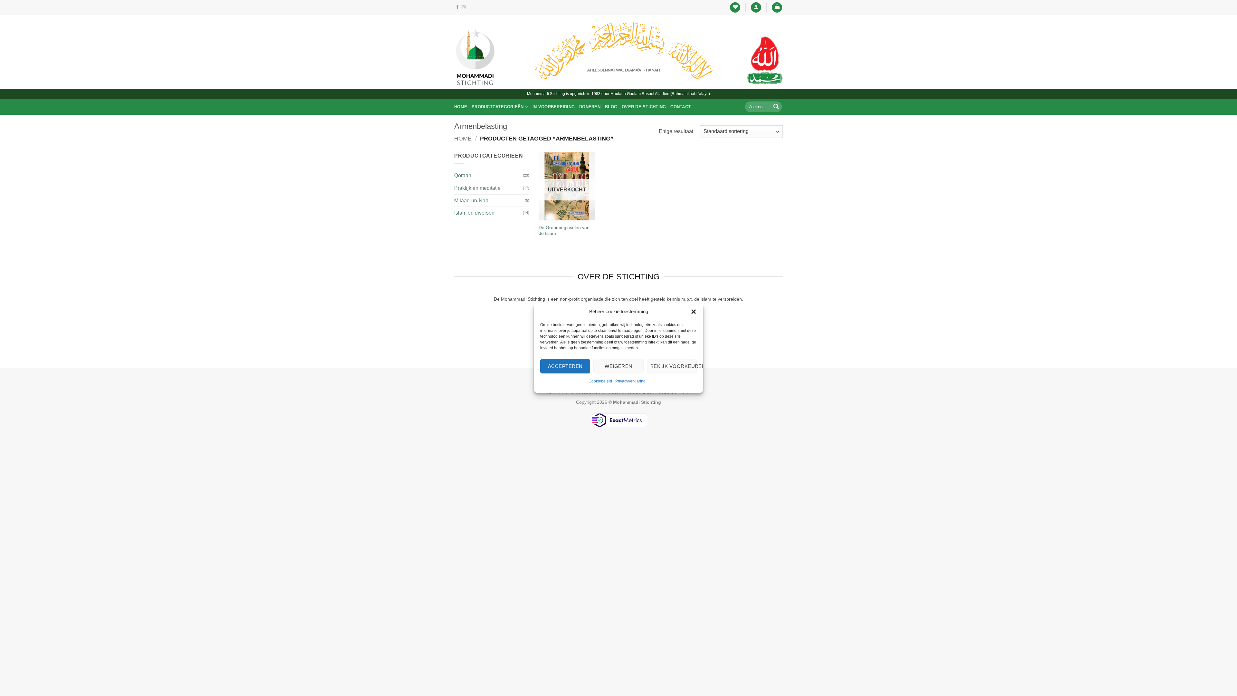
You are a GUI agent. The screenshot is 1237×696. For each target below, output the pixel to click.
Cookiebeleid (600, 381)
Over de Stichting (644, 106)
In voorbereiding (553, 106)
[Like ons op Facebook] (457, 7)
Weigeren (618, 366)
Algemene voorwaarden (576, 393)
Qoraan (462, 175)
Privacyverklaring (630, 381)
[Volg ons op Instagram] (463, 7)
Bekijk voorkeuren (673, 366)
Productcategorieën (498, 106)
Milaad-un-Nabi (472, 200)
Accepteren (565, 366)
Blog (611, 106)
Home (460, 106)
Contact (680, 106)
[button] (693, 311)
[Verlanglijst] (735, 7)
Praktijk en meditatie (477, 188)
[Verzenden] (776, 107)
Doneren (589, 106)
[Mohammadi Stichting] (475, 56)
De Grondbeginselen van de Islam (564, 230)
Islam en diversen (474, 213)
